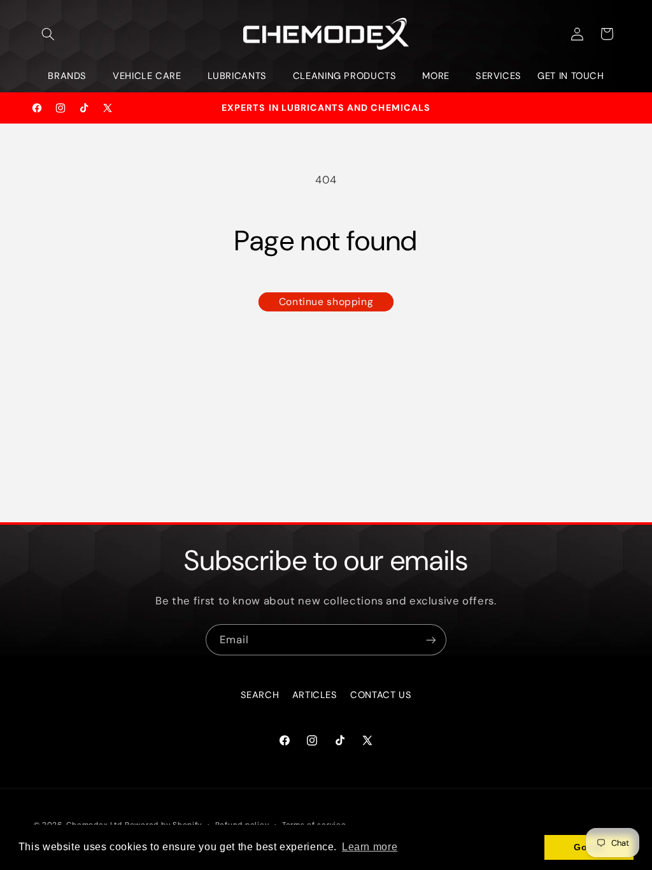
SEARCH (260, 694)
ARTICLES (314, 694)
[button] (48, 33)
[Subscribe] (431, 639)
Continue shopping (326, 301)
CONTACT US (380, 694)
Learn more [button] (369, 846)
